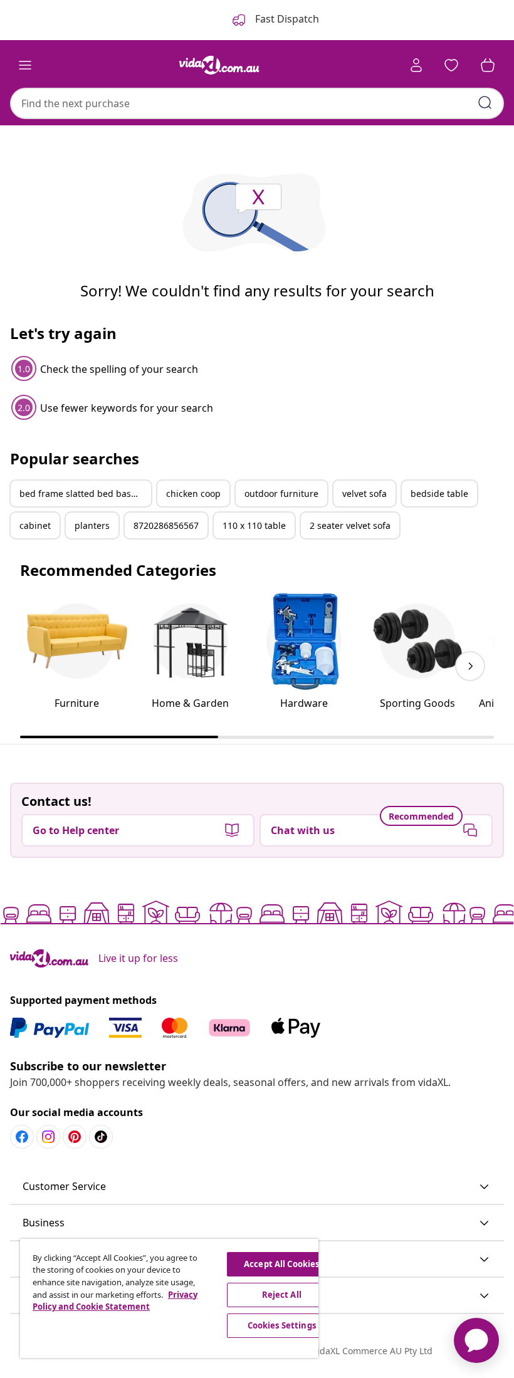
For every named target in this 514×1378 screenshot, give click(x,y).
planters (92, 525)
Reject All (282, 1294)
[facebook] (22, 1136)
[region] (169, 1298)
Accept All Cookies (281, 1264)
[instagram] (48, 1136)
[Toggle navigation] (25, 65)
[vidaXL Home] (219, 65)
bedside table (439, 493)
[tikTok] (101, 1136)
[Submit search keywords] (485, 103)
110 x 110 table (254, 525)
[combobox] (257, 103)
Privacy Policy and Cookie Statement (115, 1301)
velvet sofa (364, 493)
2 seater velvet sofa (350, 525)
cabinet (35, 525)
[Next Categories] (470, 666)
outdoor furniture (281, 493)
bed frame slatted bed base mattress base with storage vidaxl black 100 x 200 (85, 493)
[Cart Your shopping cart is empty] (487, 65)
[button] (257, 1187)
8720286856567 (166, 525)
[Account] (416, 65)
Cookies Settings (282, 1325)
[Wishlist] (451, 65)
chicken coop (193, 493)
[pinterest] (74, 1136)
